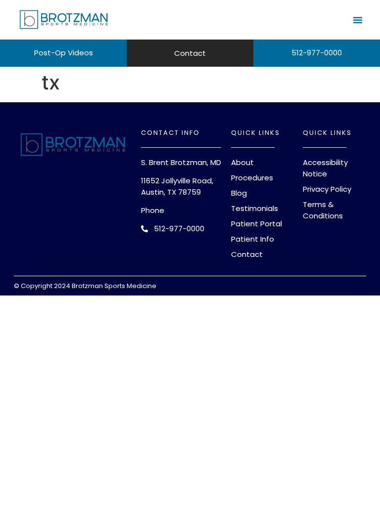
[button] (357, 19)
